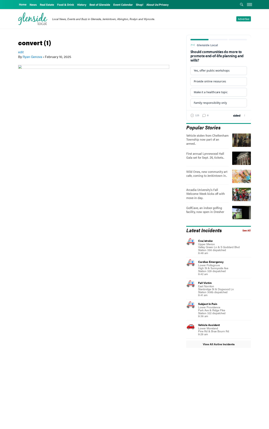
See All (246, 230)
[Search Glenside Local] (241, 5)
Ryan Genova (32, 56)
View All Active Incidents (219, 344)
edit (21, 52)
